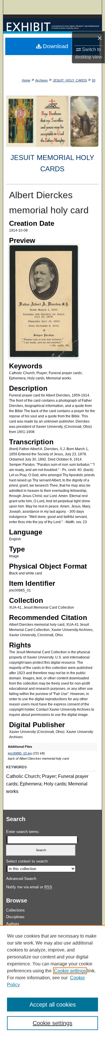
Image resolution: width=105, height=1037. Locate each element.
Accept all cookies (52, 1004)
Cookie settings (70, 970)
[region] (52, 981)
